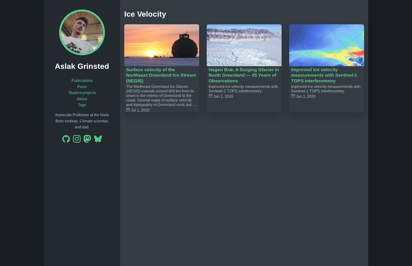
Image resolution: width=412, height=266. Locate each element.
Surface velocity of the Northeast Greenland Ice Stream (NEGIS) (161, 75)
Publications (82, 81)
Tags (82, 105)
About (82, 99)
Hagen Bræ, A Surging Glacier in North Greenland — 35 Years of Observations (244, 75)
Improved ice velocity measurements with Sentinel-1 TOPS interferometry (324, 75)
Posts (82, 87)
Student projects (82, 93)
